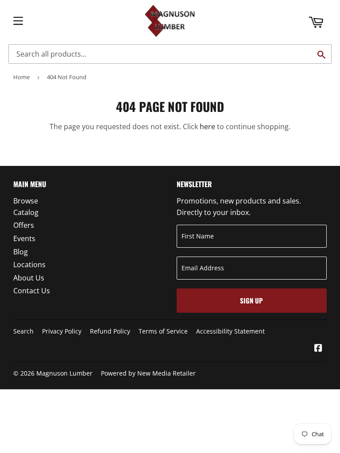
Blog (20, 252)
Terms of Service (163, 331)
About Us (28, 278)
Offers (23, 225)
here (207, 126)
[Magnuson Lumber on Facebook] (318, 348)
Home (21, 77)
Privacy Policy (61, 331)
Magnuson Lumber (64, 373)
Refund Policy (110, 331)
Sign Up (251, 300)
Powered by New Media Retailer (148, 373)
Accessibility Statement (230, 331)
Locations (29, 264)
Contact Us (31, 291)
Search (23, 331)
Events (24, 238)
